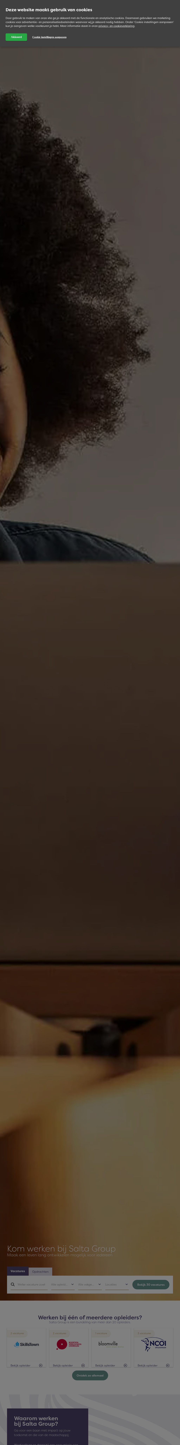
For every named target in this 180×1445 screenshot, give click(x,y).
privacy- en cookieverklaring (116, 26)
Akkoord (16, 36)
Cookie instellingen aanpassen (49, 37)
